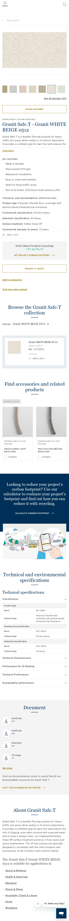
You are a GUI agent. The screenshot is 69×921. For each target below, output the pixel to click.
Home (8, 901)
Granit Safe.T (13, 20)
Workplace (11, 907)
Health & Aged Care (16, 876)
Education (11, 883)
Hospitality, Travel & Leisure (21, 895)
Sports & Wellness (15, 870)
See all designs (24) (55, 98)
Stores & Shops (14, 889)
